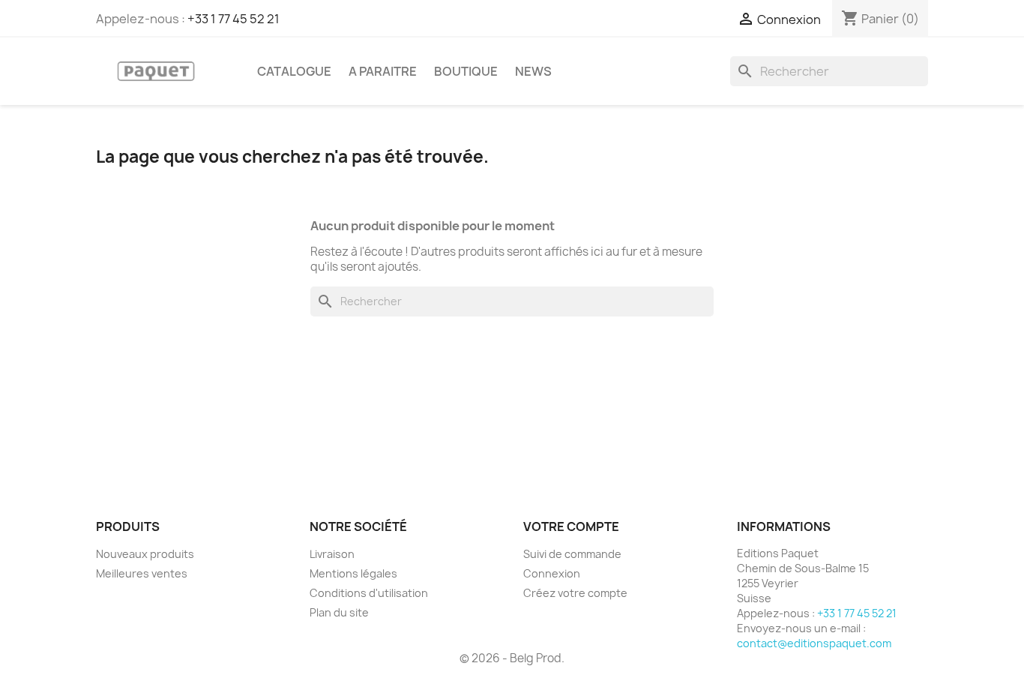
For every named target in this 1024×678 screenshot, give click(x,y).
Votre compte (571, 526)
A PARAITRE (383, 71)
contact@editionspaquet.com (814, 643)
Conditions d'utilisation (369, 593)
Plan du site (339, 612)
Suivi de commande (572, 554)
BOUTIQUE (466, 71)
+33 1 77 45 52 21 (233, 18)
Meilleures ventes (141, 573)
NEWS (533, 71)
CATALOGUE (294, 71)
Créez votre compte (575, 593)
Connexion (551, 573)
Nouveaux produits (145, 554)
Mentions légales (353, 573)
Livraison (332, 554)
